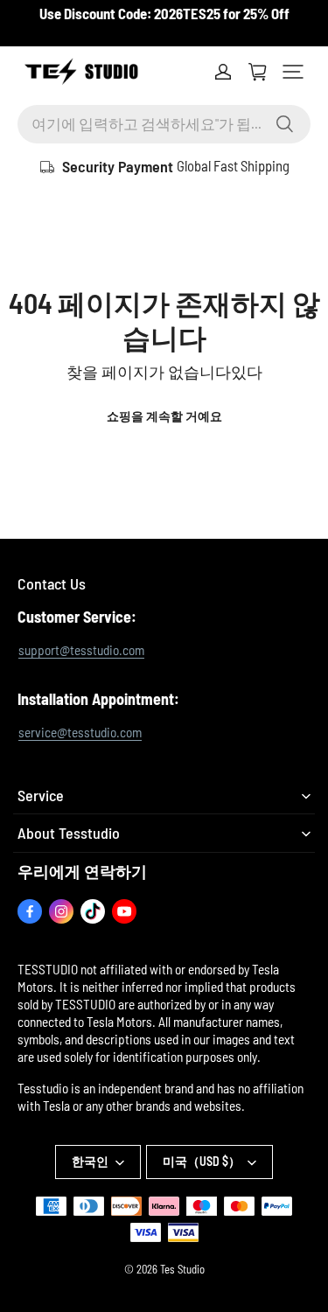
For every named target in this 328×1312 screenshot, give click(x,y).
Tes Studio (182, 1269)
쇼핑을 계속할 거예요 (164, 415)
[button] (293, 71)
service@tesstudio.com (80, 732)
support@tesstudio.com (81, 650)
